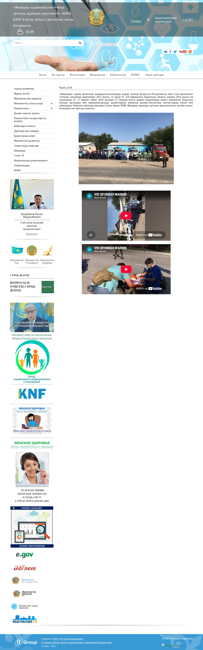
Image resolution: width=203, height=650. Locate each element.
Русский (136, 21)
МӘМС (135, 75)
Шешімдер (19, 150)
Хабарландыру (22, 165)
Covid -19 (19, 155)
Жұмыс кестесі (22, 93)
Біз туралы (58, 75)
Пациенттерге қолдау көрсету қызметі (30, 119)
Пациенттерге (21, 108)
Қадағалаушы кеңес (24, 135)
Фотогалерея (77, 75)
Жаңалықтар (97, 75)
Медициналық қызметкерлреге (31, 160)
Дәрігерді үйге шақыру (26, 131)
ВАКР (17, 170)
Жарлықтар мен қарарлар (27, 98)
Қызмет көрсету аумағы (27, 113)
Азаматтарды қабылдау (26, 145)
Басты (42, 75)
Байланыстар (118, 75)
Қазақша (136, 17)
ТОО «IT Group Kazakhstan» (68, 638)
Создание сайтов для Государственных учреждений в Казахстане (76, 642)
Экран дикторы (154, 75)
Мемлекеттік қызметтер (27, 140)
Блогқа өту (32, 234)
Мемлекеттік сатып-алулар (28, 103)
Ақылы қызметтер (24, 88)
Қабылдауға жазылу (25, 126)
